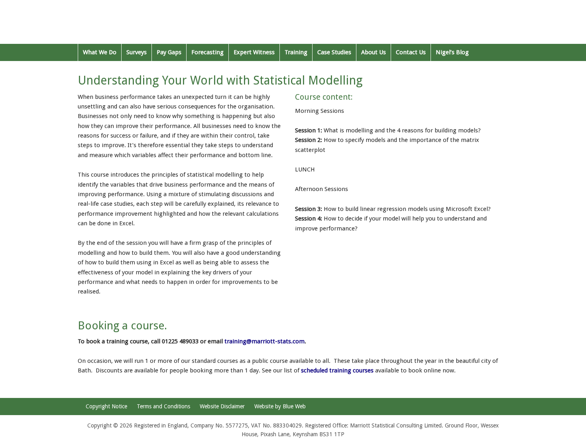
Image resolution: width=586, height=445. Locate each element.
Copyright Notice (106, 406)
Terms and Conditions (163, 406)
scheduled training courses (337, 370)
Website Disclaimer (222, 406)
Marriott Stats (129, 24)
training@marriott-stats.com (264, 341)
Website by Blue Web (280, 406)
